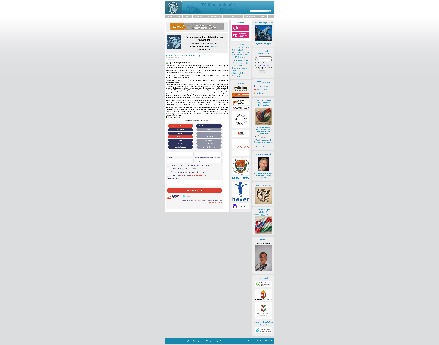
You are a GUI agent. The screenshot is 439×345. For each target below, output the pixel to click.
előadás (234, 55)
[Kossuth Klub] (240, 109)
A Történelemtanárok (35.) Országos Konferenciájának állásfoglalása (263, 142)
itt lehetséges (213, 46)
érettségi (236, 76)
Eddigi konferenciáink (263, 147)
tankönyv (240, 63)
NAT (233, 63)
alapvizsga (234, 48)
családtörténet (243, 52)
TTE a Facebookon (261, 86)
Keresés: (247, 11)
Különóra (240, 57)
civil (247, 48)
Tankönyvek (260, 93)
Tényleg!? (237, 68)
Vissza (168, 210)
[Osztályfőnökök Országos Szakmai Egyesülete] (240, 104)
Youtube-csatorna (262, 90)
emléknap (239, 55)
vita (246, 68)
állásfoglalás (238, 73)
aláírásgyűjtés (240, 48)
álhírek (234, 70)
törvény (243, 68)
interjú (233, 57)
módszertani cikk (240, 60)
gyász (174, 59)
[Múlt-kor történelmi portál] (240, 90)
